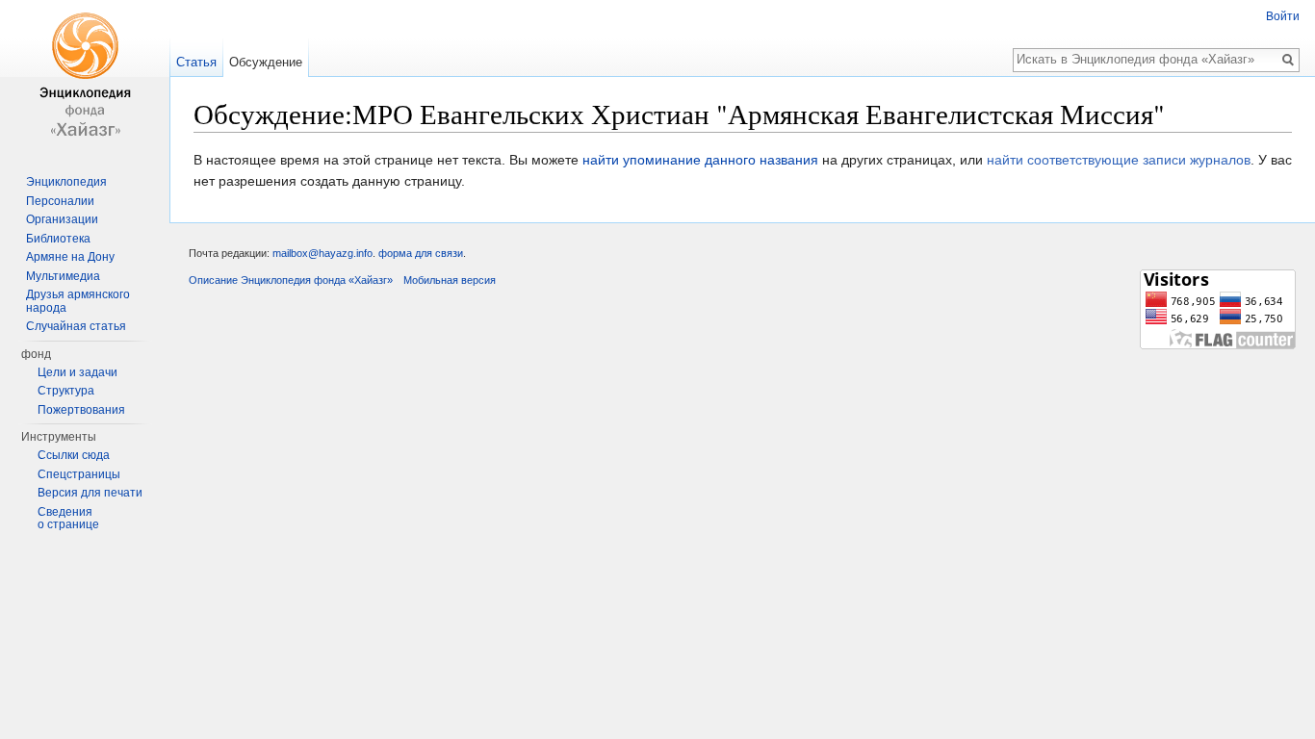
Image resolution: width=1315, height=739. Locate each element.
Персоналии (60, 201)
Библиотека (58, 238)
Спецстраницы (79, 474)
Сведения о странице (68, 518)
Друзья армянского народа (78, 301)
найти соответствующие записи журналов (1119, 159)
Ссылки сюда (74, 455)
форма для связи (420, 253)
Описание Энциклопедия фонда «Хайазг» (291, 280)
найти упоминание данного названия (700, 159)
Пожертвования (81, 410)
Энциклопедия (66, 182)
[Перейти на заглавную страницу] (85, 77)
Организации (62, 219)
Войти (1283, 16)
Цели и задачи (77, 372)
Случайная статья (76, 326)
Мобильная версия (449, 280)
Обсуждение (265, 62)
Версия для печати (90, 492)
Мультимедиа (63, 276)
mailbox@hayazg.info (322, 253)
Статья (196, 62)
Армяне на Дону (70, 257)
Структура (66, 390)
